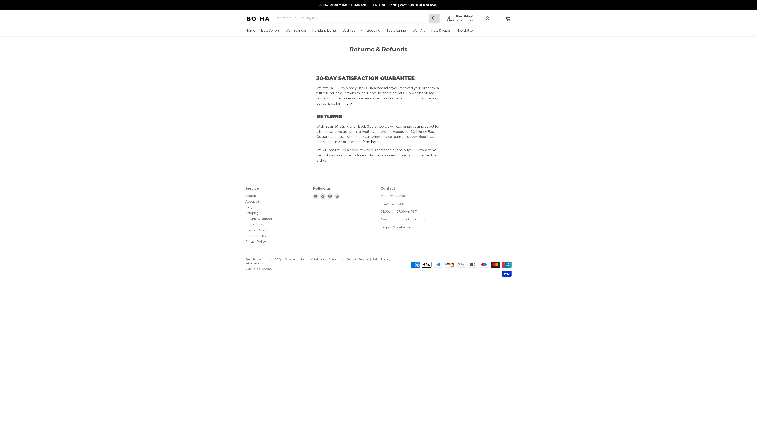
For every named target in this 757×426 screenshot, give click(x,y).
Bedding (373, 30)
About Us (252, 201)
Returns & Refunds (259, 218)
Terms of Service (257, 230)
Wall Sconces (295, 30)
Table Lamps (396, 30)
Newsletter (465, 30)
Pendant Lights (324, 30)
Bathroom (350, 30)
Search (250, 196)
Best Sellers (270, 30)
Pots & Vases (440, 30)
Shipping (252, 213)
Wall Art (418, 30)
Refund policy (255, 236)
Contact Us (253, 224)
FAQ (248, 207)
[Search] (434, 18)
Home (250, 30)
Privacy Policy (255, 241)
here (348, 103)
